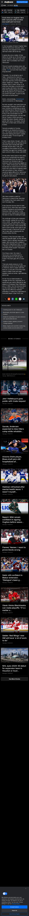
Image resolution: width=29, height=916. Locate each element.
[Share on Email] (20, 299)
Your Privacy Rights (14, 914)
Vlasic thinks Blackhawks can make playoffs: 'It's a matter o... (14, 607)
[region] (14, 901)
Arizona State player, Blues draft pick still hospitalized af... (12, 459)
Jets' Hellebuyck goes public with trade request (14, 399)
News (16, 5)
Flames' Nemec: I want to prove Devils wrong (14, 548)
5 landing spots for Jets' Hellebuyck (12, 309)
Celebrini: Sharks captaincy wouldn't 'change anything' (12, 322)
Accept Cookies (14, 907)
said (8, 70)
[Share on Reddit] (9, 299)
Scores (10, 5)
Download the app (22, 2)
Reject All (14, 910)
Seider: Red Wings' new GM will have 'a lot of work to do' (14, 638)
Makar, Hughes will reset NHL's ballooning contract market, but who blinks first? (14, 327)
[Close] (25, 888)
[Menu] (2, 2)
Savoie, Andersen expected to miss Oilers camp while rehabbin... (13, 429)
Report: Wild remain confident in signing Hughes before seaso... (13, 519)
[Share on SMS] (23, 299)
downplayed (20, 99)
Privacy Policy (16, 903)
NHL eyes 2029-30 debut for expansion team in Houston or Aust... (14, 668)
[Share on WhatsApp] (16, 299)
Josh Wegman (5, 24)
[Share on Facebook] (12, 299)
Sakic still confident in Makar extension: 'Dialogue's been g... (12, 577)
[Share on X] (5, 299)
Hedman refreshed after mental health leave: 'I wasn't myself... (13, 489)
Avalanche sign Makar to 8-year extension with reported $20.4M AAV (14, 317)
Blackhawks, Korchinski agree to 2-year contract (13, 313)
